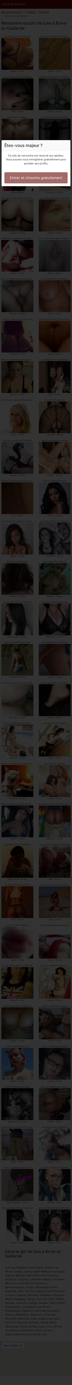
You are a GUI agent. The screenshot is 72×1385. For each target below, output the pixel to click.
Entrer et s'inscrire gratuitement (36, 178)
